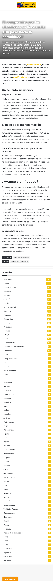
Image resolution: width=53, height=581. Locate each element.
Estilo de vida (8, 394)
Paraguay (7, 529)
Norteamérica (8, 454)
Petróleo (6, 331)
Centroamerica (9, 505)
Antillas (6, 462)
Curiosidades (8, 422)
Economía (7, 291)
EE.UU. (6, 303)
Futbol (5, 541)
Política (6, 283)
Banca (6, 378)
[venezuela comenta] (26, 5)
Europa (6, 363)
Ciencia (6, 497)
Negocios (7, 493)
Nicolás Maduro (34, 64)
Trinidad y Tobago (10, 509)
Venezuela (7, 279)
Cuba (5, 489)
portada (6, 295)
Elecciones (7, 351)
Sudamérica (8, 299)
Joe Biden (7, 561)
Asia (5, 485)
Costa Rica (7, 557)
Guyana (6, 386)
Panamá (6, 501)
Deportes (7, 402)
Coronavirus (8, 319)
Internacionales (9, 287)
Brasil (5, 374)
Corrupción (7, 327)
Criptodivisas (8, 430)
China (5, 469)
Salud (5, 339)
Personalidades (9, 343)
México (6, 442)
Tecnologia (7, 398)
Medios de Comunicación (13, 533)
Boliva (5, 545)
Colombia (7, 311)
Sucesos (6, 323)
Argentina (7, 390)
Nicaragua (7, 517)
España (6, 434)
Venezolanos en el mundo (13, 347)
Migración (7, 315)
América (6, 418)
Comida (6, 521)
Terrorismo (7, 481)
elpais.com (24, 261)
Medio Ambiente (9, 370)
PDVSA (6, 335)
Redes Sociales (9, 450)
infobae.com (15, 261)
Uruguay (6, 525)
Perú (5, 438)
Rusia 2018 (7, 549)
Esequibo (7, 414)
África (5, 537)
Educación (7, 382)
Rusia (5, 355)
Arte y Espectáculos (11, 359)
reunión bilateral (20, 77)
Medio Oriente (9, 477)
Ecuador (6, 466)
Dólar (5, 426)
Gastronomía (8, 473)
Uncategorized (9, 513)
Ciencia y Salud (9, 307)
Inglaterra (7, 553)
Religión (6, 458)
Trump (6, 366)
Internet (6, 446)
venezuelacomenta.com (21, 257)
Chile (5, 406)
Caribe (6, 410)
